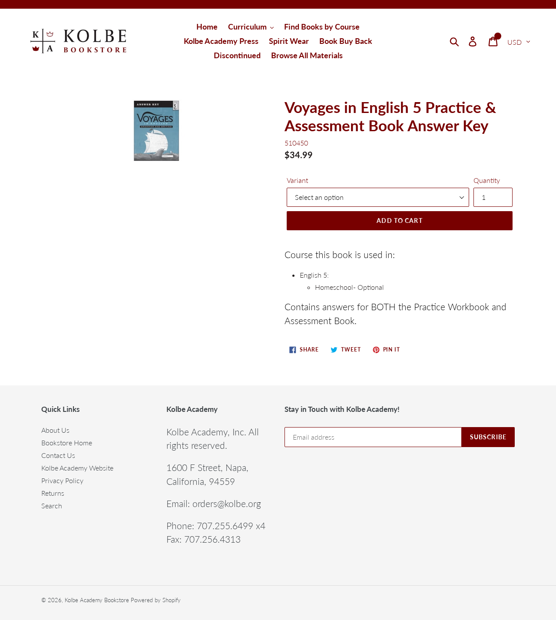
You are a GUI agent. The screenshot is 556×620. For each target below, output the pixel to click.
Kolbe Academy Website (77, 468)
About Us (55, 430)
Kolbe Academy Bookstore (97, 600)
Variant (297, 180)
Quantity (486, 180)
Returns (52, 493)
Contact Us (58, 455)
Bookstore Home (66, 442)
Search (51, 505)
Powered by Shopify (156, 600)
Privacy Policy (62, 480)
